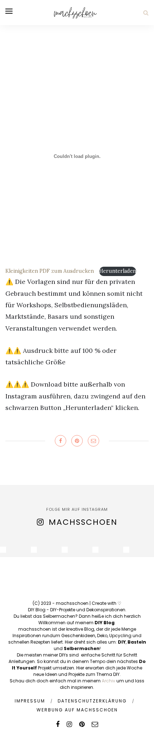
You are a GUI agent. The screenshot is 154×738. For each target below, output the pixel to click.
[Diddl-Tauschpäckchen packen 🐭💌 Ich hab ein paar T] (65, 550)
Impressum (30, 701)
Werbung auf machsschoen (77, 710)
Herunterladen (117, 271)
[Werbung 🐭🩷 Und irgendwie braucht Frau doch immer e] (34, 550)
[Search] (146, 13)
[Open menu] (9, 11)
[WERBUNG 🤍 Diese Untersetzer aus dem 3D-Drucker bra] (3, 550)
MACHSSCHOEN (83, 522)
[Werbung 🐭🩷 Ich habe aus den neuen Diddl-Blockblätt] (95, 550)
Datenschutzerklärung (92, 701)
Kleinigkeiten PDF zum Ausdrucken (50, 271)
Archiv (108, 681)
